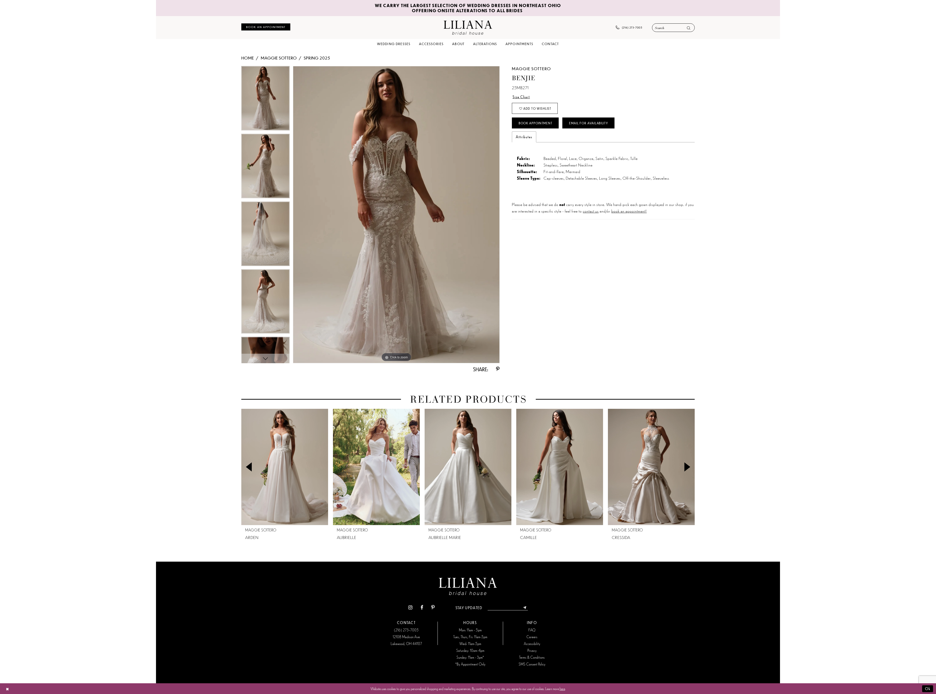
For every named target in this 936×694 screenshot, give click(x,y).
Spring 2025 (317, 57)
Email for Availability (588, 123)
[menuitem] (265, 26)
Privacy (532, 650)
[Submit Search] (688, 28)
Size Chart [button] (521, 97)
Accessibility (532, 643)
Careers (531, 637)
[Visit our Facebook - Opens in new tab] (421, 608)
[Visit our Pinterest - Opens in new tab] (433, 608)
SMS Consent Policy (532, 664)
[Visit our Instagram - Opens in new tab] (410, 608)
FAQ (532, 630)
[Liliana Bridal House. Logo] (468, 27)
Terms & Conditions (532, 657)
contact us (591, 211)
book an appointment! (629, 211)
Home (247, 57)
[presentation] (284, 467)
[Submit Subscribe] (525, 607)
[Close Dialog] (7, 688)
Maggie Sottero (279, 57)
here (562, 688)
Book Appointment (535, 123)
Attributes (524, 137)
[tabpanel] (265, 100)
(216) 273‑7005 (406, 630)
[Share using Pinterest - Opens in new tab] (498, 369)
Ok (928, 688)
